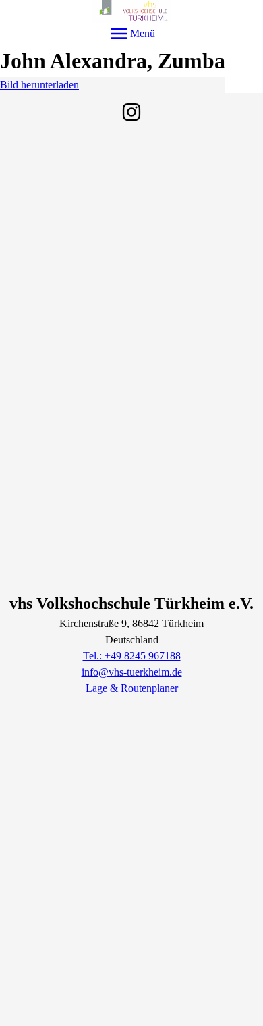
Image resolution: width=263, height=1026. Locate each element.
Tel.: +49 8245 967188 (132, 656)
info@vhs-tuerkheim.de (132, 672)
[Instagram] (131, 112)
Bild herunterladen (39, 84)
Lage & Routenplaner (132, 688)
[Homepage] (131, 11)
